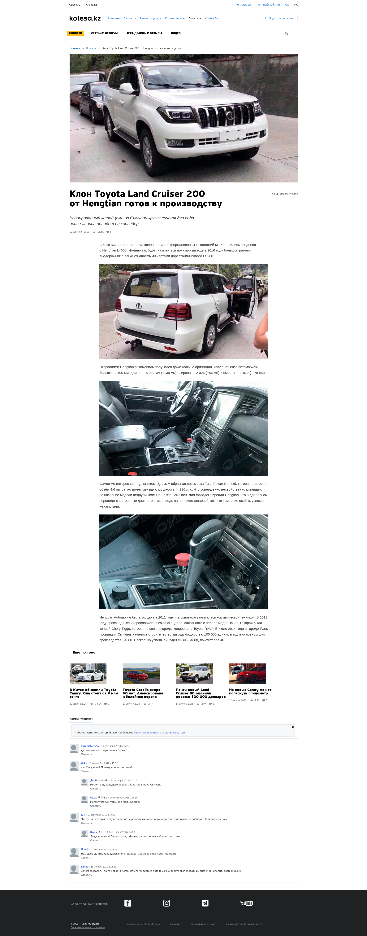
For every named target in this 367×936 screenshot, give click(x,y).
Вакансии (174, 923)
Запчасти (130, 18)
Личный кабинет (269, 4)
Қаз (287, 4)
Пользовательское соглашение (88, 927)
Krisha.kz (91, 4)
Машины (114, 18)
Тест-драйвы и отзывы (144, 33)
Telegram (205, 903)
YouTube (246, 903)
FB (127, 903)
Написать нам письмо (202, 923)
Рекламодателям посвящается (244, 923)
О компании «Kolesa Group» (142, 923)
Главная (75, 48)
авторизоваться (175, 732)
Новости (75, 33)
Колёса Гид (212, 18)
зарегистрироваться (146, 732)
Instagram (166, 903)
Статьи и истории (104, 33)
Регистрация (244, 4)
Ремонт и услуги (150, 18)
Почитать (194, 18)
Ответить (86, 754)
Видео (176, 33)
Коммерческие (175, 18)
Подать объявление (281, 18)
